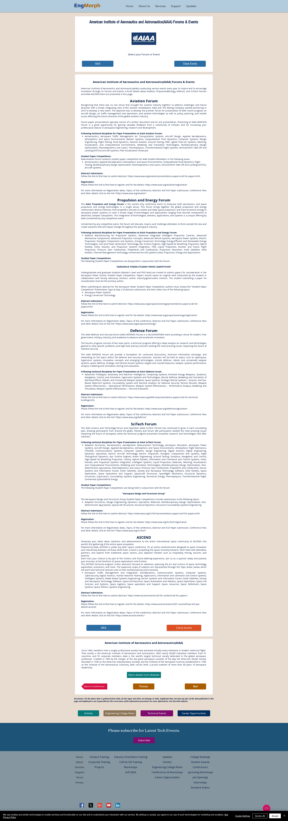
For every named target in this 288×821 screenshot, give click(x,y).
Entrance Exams (200, 787)
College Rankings (200, 757)
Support (79, 772)
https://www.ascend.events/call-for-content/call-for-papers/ (158, 595)
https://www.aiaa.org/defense (131, 417)
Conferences (200, 767)
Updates (167, 757)
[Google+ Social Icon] (100, 805)
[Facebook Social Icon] (82, 805)
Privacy (80, 782)
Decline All (260, 815)
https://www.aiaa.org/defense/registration (166, 408)
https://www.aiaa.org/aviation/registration (166, 184)
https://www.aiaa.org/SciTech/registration (166, 522)
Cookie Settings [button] (242, 815)
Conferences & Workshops (167, 772)
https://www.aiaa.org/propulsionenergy (136, 323)
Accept (275, 815)
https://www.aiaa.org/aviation (131, 193)
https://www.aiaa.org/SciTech (130, 530)
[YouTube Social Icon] (108, 805)
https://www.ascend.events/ (130, 615)
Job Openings (200, 777)
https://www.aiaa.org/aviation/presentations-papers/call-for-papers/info (164, 176)
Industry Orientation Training (130, 757)
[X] (90, 805)
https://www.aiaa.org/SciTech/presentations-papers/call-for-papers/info (164, 513)
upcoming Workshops (200, 772)
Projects (99, 767)
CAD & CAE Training (130, 762)
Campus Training (99, 757)
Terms (79, 777)
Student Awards (200, 762)
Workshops (130, 767)
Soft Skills (130, 772)
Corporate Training (99, 762)
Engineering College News (167, 767)
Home (79, 756)
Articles (167, 762)
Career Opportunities (167, 777)
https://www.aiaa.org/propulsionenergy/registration (171, 315)
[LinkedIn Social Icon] (118, 805)
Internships (200, 782)
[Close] (284, 816)
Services (79, 767)
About (79, 762)
